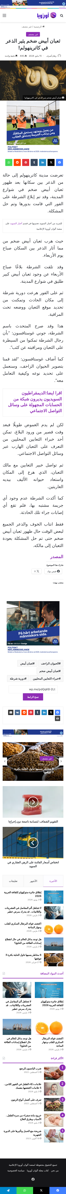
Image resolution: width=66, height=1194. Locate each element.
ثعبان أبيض (26, 663)
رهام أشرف (51, 56)
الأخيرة (53, 881)
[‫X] (51, 162)
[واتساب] (8, 162)
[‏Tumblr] (34, 162)
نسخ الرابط (33, 696)
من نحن (55, 1170)
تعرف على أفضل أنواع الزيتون (26, 1099)
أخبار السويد (16, 223)
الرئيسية (38, 26)
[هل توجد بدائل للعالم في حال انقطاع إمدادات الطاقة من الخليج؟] (53, 944)
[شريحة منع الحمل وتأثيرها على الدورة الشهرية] (53, 1135)
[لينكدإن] (42, 162)
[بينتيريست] (25, 162)
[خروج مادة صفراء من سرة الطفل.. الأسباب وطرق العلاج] (53, 1120)
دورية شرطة (17, 678)
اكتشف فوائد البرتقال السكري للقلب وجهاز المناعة (52, 1042)
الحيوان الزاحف (50, 663)
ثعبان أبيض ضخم (49, 671)
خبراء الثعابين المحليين (46, 678)
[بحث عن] (61, 17)
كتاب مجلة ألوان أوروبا (38, 1170)
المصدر (56, 556)
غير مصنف (27, 26)
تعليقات (13, 881)
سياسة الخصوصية (15, 1170)
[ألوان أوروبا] (46, 15)
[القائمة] (4, 17)
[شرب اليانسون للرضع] (53, 1073)
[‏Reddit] (17, 162)
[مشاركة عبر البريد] (10, 712)
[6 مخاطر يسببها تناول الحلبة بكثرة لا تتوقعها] (53, 959)
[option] (33, 761)
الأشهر (33, 881)
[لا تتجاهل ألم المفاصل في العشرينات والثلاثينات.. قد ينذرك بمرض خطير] (53, 912)
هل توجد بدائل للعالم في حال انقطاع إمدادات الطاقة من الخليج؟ (17, 1042)
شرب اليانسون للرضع (30, 1068)
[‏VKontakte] (17, 712)
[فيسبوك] (59, 162)
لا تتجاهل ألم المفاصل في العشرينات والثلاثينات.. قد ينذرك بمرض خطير (18, 1005)
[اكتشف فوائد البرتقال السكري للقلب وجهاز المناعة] (53, 928)
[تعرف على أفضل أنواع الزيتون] (53, 1104)
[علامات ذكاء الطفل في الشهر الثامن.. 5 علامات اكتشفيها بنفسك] (53, 1089)
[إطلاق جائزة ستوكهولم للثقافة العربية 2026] (53, 897)
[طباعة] (57, 718)
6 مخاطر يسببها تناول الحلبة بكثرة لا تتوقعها (34, 770)
